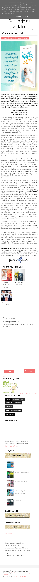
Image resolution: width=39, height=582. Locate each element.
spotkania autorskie (13, 403)
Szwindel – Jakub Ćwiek (22, 472)
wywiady (9, 406)
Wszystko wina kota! (21, 481)
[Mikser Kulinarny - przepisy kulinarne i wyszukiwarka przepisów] (10, 393)
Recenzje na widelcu (19, 23)
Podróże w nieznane (21, 463)
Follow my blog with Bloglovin (28, 393)
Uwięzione (18, 500)
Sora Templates (16, 573)
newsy (8, 399)
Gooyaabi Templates (19, 576)
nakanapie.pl (9, 533)
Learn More (16, 16)
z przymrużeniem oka (13, 410)
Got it (25, 16)
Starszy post (9, 371)
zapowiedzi (10, 414)
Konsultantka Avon (11, 446)
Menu (3, 376)
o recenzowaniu (18, 399)
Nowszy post (29, 371)
